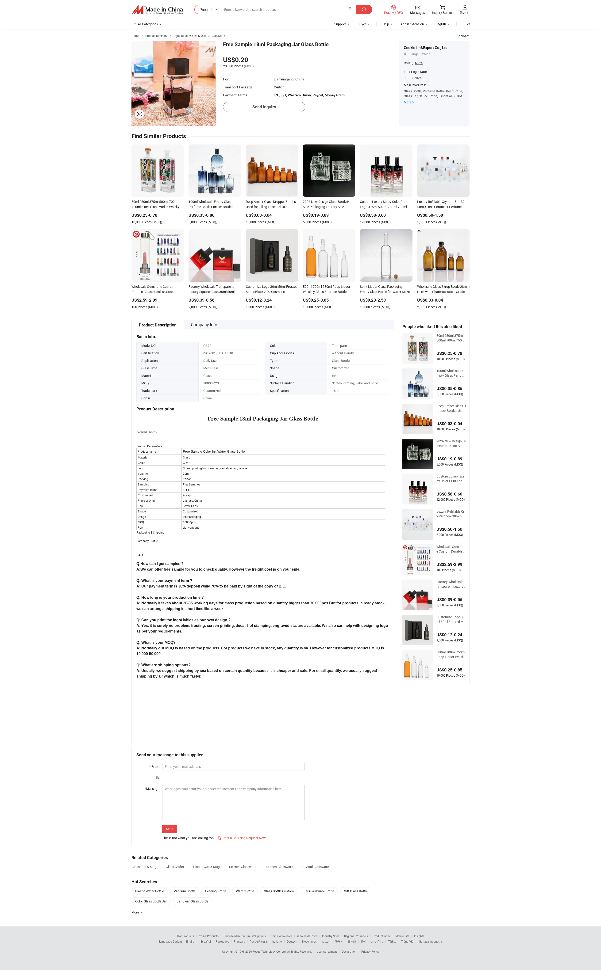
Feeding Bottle (215, 891)
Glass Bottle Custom (279, 891)
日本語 (352, 941)
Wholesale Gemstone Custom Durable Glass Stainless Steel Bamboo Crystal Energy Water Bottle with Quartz (451, 549)
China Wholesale (281, 936)
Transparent (341, 345)
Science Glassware (242, 866)
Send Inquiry (264, 106)
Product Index (381, 936)
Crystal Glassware (315, 866)
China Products (209, 936)
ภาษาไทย (377, 941)
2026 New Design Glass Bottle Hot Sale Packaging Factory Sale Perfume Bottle (451, 443)
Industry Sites (330, 936)
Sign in (465, 12)
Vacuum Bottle (184, 891)
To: (158, 777)
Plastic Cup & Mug (206, 866)
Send (169, 828)
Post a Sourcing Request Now (242, 838)
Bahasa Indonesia (430, 941)
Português (222, 941)
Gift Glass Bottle (356, 891)
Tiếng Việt (407, 941)
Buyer (362, 24)
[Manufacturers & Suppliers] (157, 10)
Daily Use (209, 360)
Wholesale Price (307, 936)
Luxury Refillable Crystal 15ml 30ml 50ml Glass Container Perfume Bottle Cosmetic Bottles (450, 514)
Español (205, 941)
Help (385, 24)
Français (239, 941)
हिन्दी (363, 941)
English (191, 941)
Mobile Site (402, 936)
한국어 (338, 941)
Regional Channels (356, 936)
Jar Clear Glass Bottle (192, 901)
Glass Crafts (175, 866)
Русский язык (258, 941)
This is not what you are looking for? (188, 838)
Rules (466, 24)
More (407, 102)
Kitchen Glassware (279, 866)
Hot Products (185, 936)
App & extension (412, 24)
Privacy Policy (370, 951)
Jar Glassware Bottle (319, 891)
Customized (340, 368)
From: (154, 766)
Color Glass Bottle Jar (151, 901)
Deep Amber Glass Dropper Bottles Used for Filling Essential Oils (451, 408)
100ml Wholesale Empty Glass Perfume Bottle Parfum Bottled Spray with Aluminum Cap (450, 373)
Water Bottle (245, 891)
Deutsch (292, 941)
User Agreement (327, 951)
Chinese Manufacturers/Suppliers (244, 936)
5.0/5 (419, 63)
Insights (419, 936)
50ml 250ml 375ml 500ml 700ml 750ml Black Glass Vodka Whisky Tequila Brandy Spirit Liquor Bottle (451, 338)
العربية (325, 941)
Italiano (277, 941)
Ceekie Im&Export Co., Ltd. (426, 47)
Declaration (349, 951)
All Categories (148, 24)
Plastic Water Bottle (149, 891)
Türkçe (392, 941)
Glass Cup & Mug (143, 866)
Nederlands (309, 941)
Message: (152, 788)
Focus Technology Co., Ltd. (270, 951)
